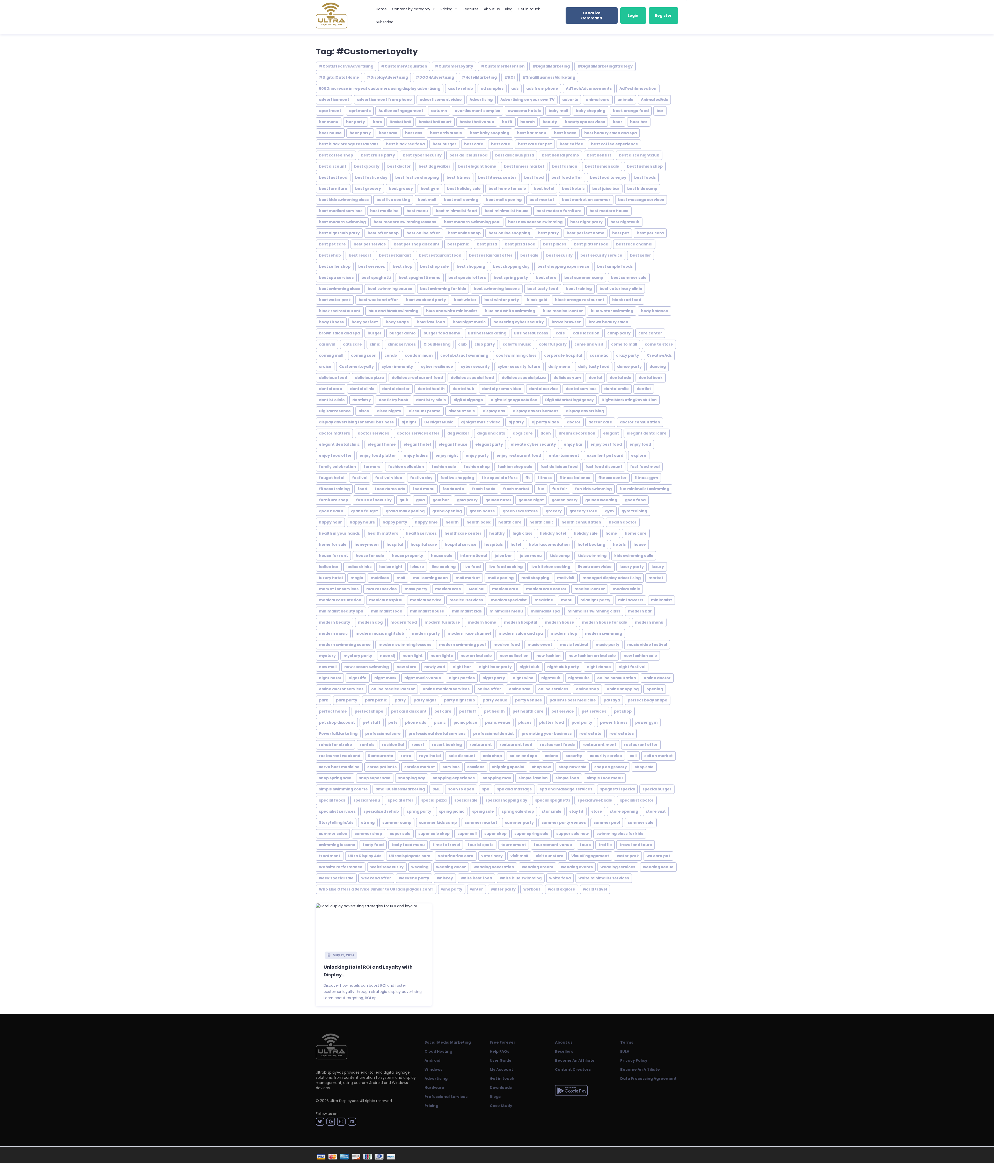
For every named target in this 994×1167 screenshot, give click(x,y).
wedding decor (451, 867)
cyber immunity (397, 366)
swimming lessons (337, 844)
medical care (505, 589)
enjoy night (446, 455)
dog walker (458, 433)
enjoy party (477, 455)
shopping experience (454, 778)
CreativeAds (659, 355)
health (452, 522)
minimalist (661, 600)
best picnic (458, 244)
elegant (611, 433)
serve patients (382, 766)
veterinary (492, 855)
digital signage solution (514, 399)
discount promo (425, 411)
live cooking (444, 566)
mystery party (357, 655)
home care (636, 533)
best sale (529, 255)
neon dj (387, 655)
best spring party (511, 277)
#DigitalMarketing (551, 66)
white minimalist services (604, 878)
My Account (501, 1069)
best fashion (564, 166)
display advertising (585, 411)
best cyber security (422, 155)
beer (617, 121)
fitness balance (574, 477)
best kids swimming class (344, 199)
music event (540, 644)
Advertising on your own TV (527, 99)
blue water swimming (612, 310)
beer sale (388, 133)
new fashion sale (640, 655)
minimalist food (386, 611)
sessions (475, 766)
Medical (476, 589)
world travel (595, 889)
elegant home (382, 444)
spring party (419, 811)
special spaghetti (552, 800)
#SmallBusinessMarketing (548, 77)
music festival (574, 644)
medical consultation (340, 600)
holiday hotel (553, 533)
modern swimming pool (462, 644)
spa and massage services (566, 789)
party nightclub (459, 700)
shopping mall (497, 778)
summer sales (333, 833)
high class (522, 533)
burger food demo (441, 333)
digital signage (468, 399)
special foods (332, 800)
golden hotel (498, 500)
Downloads (501, 1087)
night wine (523, 677)
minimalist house (427, 611)
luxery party (631, 566)
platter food (551, 722)
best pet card (650, 233)
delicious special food (472, 377)
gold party (467, 500)
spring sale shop (518, 811)
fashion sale (444, 466)
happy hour (330, 522)
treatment (329, 855)
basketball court (435, 121)
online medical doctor (393, 689)
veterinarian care (455, 855)
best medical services (340, 210)
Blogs (495, 1096)
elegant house (452, 444)
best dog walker (434, 166)
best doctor (399, 166)
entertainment (564, 455)
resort (418, 744)
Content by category (411, 9)
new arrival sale (476, 655)
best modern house (608, 210)
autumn (439, 110)
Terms (626, 1042)
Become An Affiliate (575, 1060)
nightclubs (578, 677)
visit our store (550, 855)
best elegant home (477, 166)
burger (375, 333)
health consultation (581, 522)
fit (527, 477)
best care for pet (535, 144)
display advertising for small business (356, 422)
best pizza (487, 244)
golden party (565, 500)
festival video (388, 477)
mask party (416, 589)
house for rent (333, 555)
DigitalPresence (335, 411)
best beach (565, 133)
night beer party (495, 666)
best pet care (332, 244)
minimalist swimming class (593, 611)
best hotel (544, 188)
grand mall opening (405, 511)
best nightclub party (339, 233)
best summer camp (583, 277)
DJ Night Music (438, 422)
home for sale (333, 544)
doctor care (600, 422)
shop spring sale (335, 778)
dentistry (361, 399)
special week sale (595, 800)
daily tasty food (593, 366)
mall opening (501, 577)
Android (432, 1060)
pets (392, 722)
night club (529, 666)
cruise (325, 366)
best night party (586, 222)
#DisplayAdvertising (387, 77)
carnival (327, 344)
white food (560, 878)
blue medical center (563, 310)
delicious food (333, 377)
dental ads (620, 377)
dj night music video (481, 422)
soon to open (461, 789)
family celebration (337, 466)
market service (381, 589)
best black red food (405, 144)
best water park (335, 299)
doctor (574, 422)
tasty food (373, 844)
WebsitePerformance (340, 867)
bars (377, 121)
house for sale (370, 555)
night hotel (330, 677)
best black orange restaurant (348, 144)
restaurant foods (557, 744)
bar (659, 110)
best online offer (423, 233)
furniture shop (333, 500)
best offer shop (383, 233)
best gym (430, 188)
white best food (476, 878)
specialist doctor (637, 800)
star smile (551, 811)
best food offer (566, 177)
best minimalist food (456, 210)
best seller (640, 255)
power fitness (613, 722)
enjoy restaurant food (518, 455)
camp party (619, 333)
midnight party (595, 600)
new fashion (548, 655)
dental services (581, 388)
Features (471, 9)
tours (585, 844)
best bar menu (531, 133)
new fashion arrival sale (592, 655)
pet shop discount (337, 722)
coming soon (364, 355)
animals (625, 99)
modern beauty (334, 622)
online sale (519, 689)
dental (595, 377)
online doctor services (341, 689)
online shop (587, 689)
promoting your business (547, 733)
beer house (330, 133)
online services (553, 689)
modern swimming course (345, 644)
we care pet (658, 855)
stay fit (576, 811)
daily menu (559, 366)
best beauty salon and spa (610, 133)
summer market (481, 822)
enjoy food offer (335, 455)
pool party (582, 722)
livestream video (595, 566)
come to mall (624, 344)
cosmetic (599, 355)
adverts (570, 99)
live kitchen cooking (550, 566)
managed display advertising (611, 577)
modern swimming (603, 633)
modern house (559, 622)
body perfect (365, 322)
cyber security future (519, 366)
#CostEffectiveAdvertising (346, 66)
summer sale (641, 822)
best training (579, 288)
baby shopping (590, 110)
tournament (513, 844)
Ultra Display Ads (364, 855)
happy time (426, 522)
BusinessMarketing (487, 333)
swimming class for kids (619, 833)
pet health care (528, 711)
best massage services (641, 199)
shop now (541, 766)
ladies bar (329, 566)
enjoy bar (573, 444)
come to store (659, 344)
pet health (494, 711)
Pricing (446, 9)
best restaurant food (440, 255)
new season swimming (366, 666)
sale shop (492, 755)
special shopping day (506, 800)
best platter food (591, 244)
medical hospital (385, 600)
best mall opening (504, 199)
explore (638, 455)
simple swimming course (343, 789)
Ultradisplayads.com (409, 855)
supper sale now (572, 833)
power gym (646, 722)
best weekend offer (378, 299)
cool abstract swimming (464, 355)
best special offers (467, 277)
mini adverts (630, 600)
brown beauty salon (608, 322)
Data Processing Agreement (648, 1078)
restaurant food (516, 744)
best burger (444, 144)
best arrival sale (446, 133)
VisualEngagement (590, 855)
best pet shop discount (417, 244)
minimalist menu (506, 611)
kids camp (560, 555)
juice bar (503, 555)
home (611, 533)
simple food (567, 778)
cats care (352, 344)
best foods (645, 177)
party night (425, 700)
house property (407, 555)
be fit (507, 121)
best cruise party (378, 155)
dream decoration (577, 433)
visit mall (519, 855)
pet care (442, 711)
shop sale (644, 766)
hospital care (424, 544)
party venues (528, 700)
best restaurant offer (491, 255)
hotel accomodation (549, 544)
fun (540, 488)
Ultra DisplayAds (344, 1100)
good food (635, 500)
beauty (550, 121)
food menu (424, 488)
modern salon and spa (521, 633)
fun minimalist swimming (644, 488)
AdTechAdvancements (589, 88)
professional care (383, 733)
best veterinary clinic (621, 288)
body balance (654, 310)
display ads (494, 411)
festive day (421, 477)
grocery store (583, 511)
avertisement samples (477, 110)
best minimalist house (507, 210)
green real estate (520, 511)
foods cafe (453, 488)
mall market (468, 577)
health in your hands (339, 533)
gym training (634, 511)
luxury (658, 566)
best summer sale (629, 277)
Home (381, 9)
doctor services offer (418, 433)
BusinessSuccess (531, 333)
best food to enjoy (608, 177)
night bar (462, 666)
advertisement (334, 99)
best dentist (599, 155)
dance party (629, 366)
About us (492, 9)
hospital (394, 544)
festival (359, 477)
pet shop (623, 711)
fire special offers (499, 477)
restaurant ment (599, 744)
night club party (563, 666)
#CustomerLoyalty (454, 66)
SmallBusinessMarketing (400, 789)
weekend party (414, 878)
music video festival (647, 644)
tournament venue (553, 844)
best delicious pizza (514, 155)
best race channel (634, 244)
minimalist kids (467, 611)
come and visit (588, 344)
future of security (374, 500)
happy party (395, 522)
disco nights (389, 411)
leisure (417, 566)
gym (609, 511)
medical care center (546, 589)
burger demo (402, 333)
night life (358, 677)
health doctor (623, 522)
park (323, 700)
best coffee (571, 144)
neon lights (441, 655)
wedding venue (658, 867)
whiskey (445, 878)
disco (364, 411)
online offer (489, 689)
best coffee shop (336, 155)
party (400, 700)
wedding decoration (494, 867)
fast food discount (603, 466)
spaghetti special (617, 789)
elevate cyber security (533, 444)
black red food (626, 299)
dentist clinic (332, 399)
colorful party (553, 344)
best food (534, 177)
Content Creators (573, 1069)
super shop (495, 833)
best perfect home (585, 233)
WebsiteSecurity (387, 867)
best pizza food (520, 244)
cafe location (586, 333)
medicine (544, 600)
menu (567, 600)
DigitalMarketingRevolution (629, 399)
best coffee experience (614, 144)
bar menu (328, 121)
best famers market (524, 166)
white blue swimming (521, 878)
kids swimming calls (633, 555)
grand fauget (364, 511)
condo (390, 355)
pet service (562, 711)
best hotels (573, 188)
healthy (497, 533)
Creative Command (591, 15)
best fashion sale (602, 166)
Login (633, 15)
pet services (594, 711)
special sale (466, 800)
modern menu (649, 622)
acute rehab (460, 88)
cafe (560, 333)
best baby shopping (489, 133)
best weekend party (426, 299)
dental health (431, 388)
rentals (367, 744)
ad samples (492, 88)
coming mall (331, 355)
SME (436, 789)
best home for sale (507, 188)
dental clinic (362, 388)
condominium (419, 355)
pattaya (612, 700)
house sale (441, 555)
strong (368, 822)
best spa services (336, 277)
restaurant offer (641, 744)
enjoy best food (606, 444)
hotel (515, 544)
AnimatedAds (654, 99)
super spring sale (531, 833)
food (362, 488)
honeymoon (366, 544)
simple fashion (533, 778)
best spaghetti (376, 277)
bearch (527, 121)
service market (419, 766)
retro (406, 755)
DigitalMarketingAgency (569, 399)
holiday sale (586, 533)
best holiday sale (464, 188)
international (473, 555)
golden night (531, 500)
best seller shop (334, 266)
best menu (417, 210)
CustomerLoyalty (356, 366)
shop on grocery (610, 766)
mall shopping (535, 577)
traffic (605, 844)
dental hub (463, 388)
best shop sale (434, 266)
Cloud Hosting (438, 1051)
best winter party (501, 299)
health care (510, 522)
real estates (621, 733)
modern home (482, 622)
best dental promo (560, 155)
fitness (545, 477)
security (574, 755)
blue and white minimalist (451, 310)
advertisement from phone (384, 99)
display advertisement (535, 411)
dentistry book (393, 399)
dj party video (545, 422)
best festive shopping (417, 177)
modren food (506, 644)
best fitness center (497, 177)
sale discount (462, 755)
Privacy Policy (633, 1060)
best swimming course (390, 288)
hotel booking (591, 544)
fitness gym (646, 477)
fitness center (612, 477)
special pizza (434, 800)
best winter (465, 299)
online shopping (623, 689)
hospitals (493, 544)
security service (606, 755)
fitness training (334, 488)
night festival (632, 666)
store (596, 811)
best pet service (370, 244)
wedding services (618, 867)
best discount (332, 166)
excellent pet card (605, 455)
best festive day (371, 177)
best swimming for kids (443, 288)
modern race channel (469, 633)
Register (663, 15)
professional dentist (493, 733)
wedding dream (537, 867)
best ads (413, 133)
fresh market (516, 488)
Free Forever (502, 1042)
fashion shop (477, 466)
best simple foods (615, 266)
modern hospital (520, 622)
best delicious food (468, 155)
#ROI (510, 77)
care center (650, 333)
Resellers (564, 1051)
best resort (360, 255)
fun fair (559, 488)
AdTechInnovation (637, 88)
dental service (543, 388)
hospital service (461, 544)
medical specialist (509, 600)
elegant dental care (647, 433)
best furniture (333, 188)
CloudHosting (436, 344)
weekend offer (376, 878)
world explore (561, 889)
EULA (624, 1051)
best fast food (333, 177)
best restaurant (395, 255)
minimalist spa (545, 611)
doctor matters (334, 433)
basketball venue (476, 121)
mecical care (448, 589)
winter (476, 889)
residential (393, 744)
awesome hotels (524, 110)
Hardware (434, 1087)
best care (500, 144)
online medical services (446, 689)
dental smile (616, 388)
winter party (503, 889)
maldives (380, 577)
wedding (419, 867)
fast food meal (645, 466)
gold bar (441, 500)
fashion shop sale (515, 466)
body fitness (331, 322)
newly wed (434, 666)
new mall (328, 666)
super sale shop (434, 833)
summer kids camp (438, 822)
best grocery (368, 188)
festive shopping (457, 477)
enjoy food (640, 444)
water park (628, 855)
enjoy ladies (416, 455)
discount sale (461, 411)
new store (406, 666)
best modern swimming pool (472, 222)
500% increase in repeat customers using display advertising (379, 88)
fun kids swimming (593, 488)
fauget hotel (331, 477)
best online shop (464, 233)
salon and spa (523, 755)
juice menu (531, 555)
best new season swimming (535, 222)
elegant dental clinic (339, 444)
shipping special (508, 766)
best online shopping (509, 233)
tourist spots (480, 844)
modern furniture (442, 622)
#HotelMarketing (479, 77)
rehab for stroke (335, 744)
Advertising (481, 99)
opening (654, 689)
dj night (408, 422)
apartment (330, 110)
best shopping (471, 266)
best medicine (384, 210)
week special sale (336, 878)
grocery (554, 511)
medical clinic (626, 589)
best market (541, 199)
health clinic (541, 522)
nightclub (550, 677)
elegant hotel (417, 444)
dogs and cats (491, 433)
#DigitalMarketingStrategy (605, 66)
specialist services (337, 811)
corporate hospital (563, 355)
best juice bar (605, 188)
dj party (516, 422)
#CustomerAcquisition (404, 66)
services (451, 766)
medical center (589, 589)
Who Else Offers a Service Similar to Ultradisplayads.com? (376, 889)
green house (482, 511)
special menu (366, 800)
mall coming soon (430, 577)
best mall (427, 199)
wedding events (577, 867)
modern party (426, 633)
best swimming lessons (497, 288)
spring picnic (451, 811)
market (655, 577)
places (524, 722)
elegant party (489, 444)
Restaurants (380, 755)
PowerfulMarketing (338, 733)
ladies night (391, 566)
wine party (451, 889)
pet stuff (372, 722)
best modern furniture (559, 210)
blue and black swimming (393, 310)
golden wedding (601, 500)
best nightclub (624, 222)
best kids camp (642, 188)
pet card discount (409, 711)
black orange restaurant (579, 299)
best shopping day (511, 266)
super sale (400, 833)
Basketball (400, 121)
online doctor (657, 677)
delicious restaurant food (417, 377)
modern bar (640, 611)
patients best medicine (573, 700)
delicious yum (567, 377)
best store (546, 277)
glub (403, 500)
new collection (514, 655)
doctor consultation (640, 422)
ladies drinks (358, 566)
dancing (657, 366)
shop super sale (374, 778)
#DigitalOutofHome (339, 77)
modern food (403, 622)
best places (554, 244)
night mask (385, 677)
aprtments (360, 110)
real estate (590, 733)
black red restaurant (340, 310)
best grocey (401, 188)
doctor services (373, 433)
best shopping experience (563, 266)
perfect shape (369, 711)
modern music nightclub (379, 633)
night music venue (422, 677)
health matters (383, 533)
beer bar (638, 121)
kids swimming (592, 555)
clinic (375, 344)
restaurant (481, 744)
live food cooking (505, 566)
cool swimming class (516, 355)
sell (633, 755)
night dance (599, 666)
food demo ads (390, 488)
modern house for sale (604, 622)
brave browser (566, 322)
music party (607, 644)
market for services (339, 589)
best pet (620, 233)
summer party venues (564, 822)
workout (531, 889)
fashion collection (406, 466)
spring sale (483, 811)
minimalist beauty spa (341, 611)
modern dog (370, 622)
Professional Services (446, 1096)
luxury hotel (331, 577)
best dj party (366, 166)
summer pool (607, 822)
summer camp (396, 822)
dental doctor (396, 388)
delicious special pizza (524, 377)
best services (371, 266)
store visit (656, 811)
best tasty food (542, 288)
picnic (440, 722)
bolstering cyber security (518, 322)
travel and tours (635, 844)
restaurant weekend (339, 755)
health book (478, 522)
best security (559, 255)
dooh (545, 433)
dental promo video (501, 388)
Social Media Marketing (448, 1042)
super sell (467, 833)
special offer (400, 800)
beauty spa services (585, 121)
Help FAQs (499, 1051)
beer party (360, 133)
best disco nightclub (639, 155)
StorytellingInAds (336, 822)
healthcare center (462, 533)
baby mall (558, 110)
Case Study (501, 1105)
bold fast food (431, 322)
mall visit (566, 577)
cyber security (475, 366)
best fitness (458, 177)
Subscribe (384, 22)
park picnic (376, 700)
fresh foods (483, 488)
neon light (413, 655)
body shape (397, 322)
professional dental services (436, 733)
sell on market (658, 755)
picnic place (465, 722)
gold (420, 500)
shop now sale (573, 766)
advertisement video (441, 99)
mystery (327, 655)
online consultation (616, 677)
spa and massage (514, 789)
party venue (495, 700)
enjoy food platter (378, 455)
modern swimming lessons (404, 644)
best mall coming (461, 199)
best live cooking (393, 199)
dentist (644, 388)
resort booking (447, 744)
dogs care (523, 433)
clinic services (402, 344)
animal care (598, 99)
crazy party (627, 355)
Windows (433, 1069)
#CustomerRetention (503, 66)
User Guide (500, 1060)
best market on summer (586, 199)
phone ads (415, 722)
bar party (355, 121)
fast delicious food (559, 466)
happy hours (362, 522)
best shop (402, 266)
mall (401, 577)
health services (421, 533)
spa (485, 789)
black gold (537, 299)
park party (346, 700)
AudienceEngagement (400, 110)
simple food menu (605, 778)
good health (331, 511)
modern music (333, 633)
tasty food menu (408, 844)
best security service (601, 255)
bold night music (469, 322)
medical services (466, 600)
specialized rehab (381, 811)
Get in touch (529, 9)
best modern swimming (342, 222)
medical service (426, 600)
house (639, 544)
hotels (619, 544)
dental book (651, 377)
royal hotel (430, 755)
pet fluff (467, 711)
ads (514, 88)
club (462, 344)
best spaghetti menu (420, 277)
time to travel (446, 844)
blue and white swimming (510, 310)
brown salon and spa (339, 333)
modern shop (564, 633)
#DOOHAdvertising (435, 77)
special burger (656, 789)
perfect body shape (647, 700)
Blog (509, 9)
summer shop (368, 833)
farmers (372, 466)
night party (494, 677)
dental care (330, 388)
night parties (462, 677)
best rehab (330, 255)
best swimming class (339, 288)
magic (356, 577)
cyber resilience (437, 366)
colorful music (517, 344)
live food (472, 566)
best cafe (473, 144)
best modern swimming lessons (405, 222)
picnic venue (497, 722)
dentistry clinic (431, 399)
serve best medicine (339, 766)
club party (484, 344)
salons (551, 755)
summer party (519, 822)
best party (548, 233)
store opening (624, 811)
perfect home (333, 711)
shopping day (411, 778)
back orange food (631, 110)
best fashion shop (645, 166)
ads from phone (542, 88)
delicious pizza (369, 377)
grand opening (447, 511)
